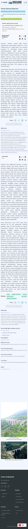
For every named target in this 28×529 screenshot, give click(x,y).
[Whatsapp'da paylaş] (22, 120)
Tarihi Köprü (4, 360)
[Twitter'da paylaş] (18, 120)
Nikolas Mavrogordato (11, 298)
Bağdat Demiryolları (16, 294)
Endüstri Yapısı (5, 335)
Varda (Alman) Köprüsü (6, 354)
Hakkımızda (4, 493)
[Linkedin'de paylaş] (25, 120)
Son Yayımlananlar (20, 499)
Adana (8, 294)
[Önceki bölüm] (20, 36)
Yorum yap (10, 124)
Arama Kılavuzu (19, 510)
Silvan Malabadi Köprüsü (7, 348)
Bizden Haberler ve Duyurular (5, 514)
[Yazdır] (22, 39)
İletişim (3, 496)
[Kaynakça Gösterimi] (25, 39)
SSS (17, 513)
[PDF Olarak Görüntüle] (20, 39)
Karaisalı (25, 294)
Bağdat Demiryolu (5, 342)
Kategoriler (18, 493)
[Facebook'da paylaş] (15, 120)
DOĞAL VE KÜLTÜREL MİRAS (9, 333)
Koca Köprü (24, 296)
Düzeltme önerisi (18, 124)
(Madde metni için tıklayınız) (9, 27)
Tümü (3, 517)
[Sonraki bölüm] (25, 36)
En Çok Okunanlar (20, 502)
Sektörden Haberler (6, 510)
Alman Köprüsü (10, 296)
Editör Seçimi (19, 496)
